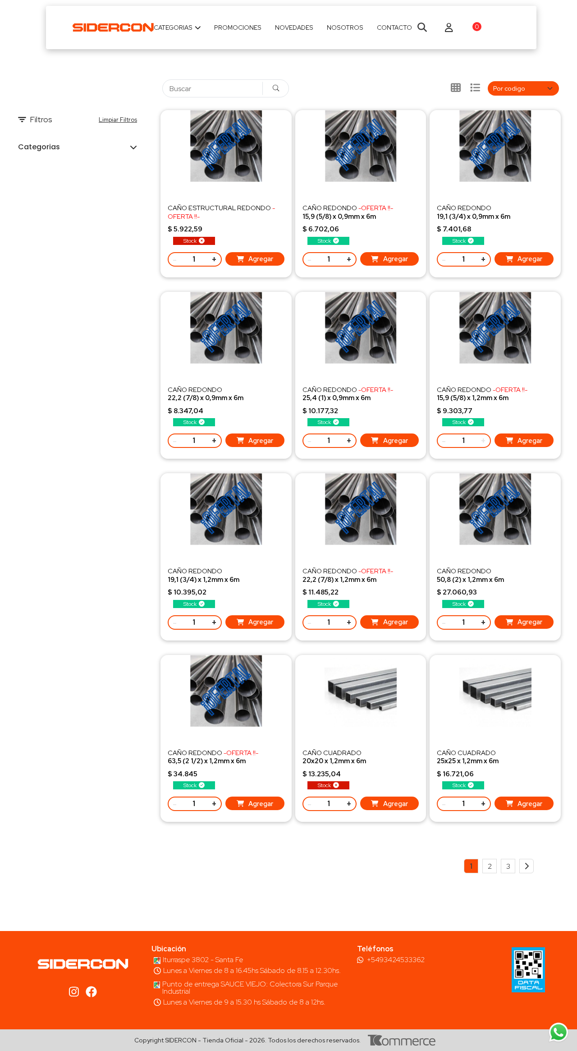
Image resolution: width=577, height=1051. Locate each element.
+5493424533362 (396, 959)
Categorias (173, 27)
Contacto (394, 27)
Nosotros (345, 27)
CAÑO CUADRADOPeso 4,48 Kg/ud (334, 760)
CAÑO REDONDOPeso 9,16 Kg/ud (470, 579)
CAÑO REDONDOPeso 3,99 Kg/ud (347, 579)
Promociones (237, 27)
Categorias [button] (39, 147)
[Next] (526, 866)
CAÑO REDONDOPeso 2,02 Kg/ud (347, 215)
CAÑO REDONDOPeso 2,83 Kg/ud (482, 397)
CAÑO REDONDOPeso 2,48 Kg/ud (473, 215)
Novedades (294, 27)
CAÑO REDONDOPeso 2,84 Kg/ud (205, 397)
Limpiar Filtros (118, 120)
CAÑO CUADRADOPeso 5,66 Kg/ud (468, 760)
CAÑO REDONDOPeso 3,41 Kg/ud (347, 397)
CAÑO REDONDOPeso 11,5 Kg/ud (213, 760)
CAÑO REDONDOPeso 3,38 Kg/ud (203, 579)
